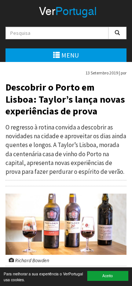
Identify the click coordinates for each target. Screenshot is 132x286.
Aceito (107, 275)
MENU (69, 55)
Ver (68, 12)
